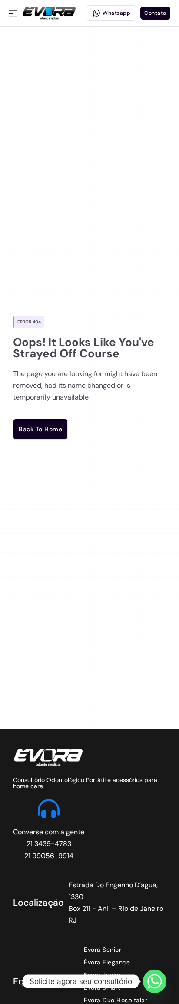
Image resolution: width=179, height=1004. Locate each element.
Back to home (40, 429)
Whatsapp (116, 13)
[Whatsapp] (154, 981)
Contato (155, 13)
